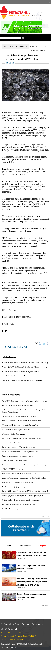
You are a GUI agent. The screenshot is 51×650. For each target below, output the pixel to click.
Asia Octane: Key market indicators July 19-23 (17, 482)
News (11, 46)
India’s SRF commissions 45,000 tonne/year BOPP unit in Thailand (24, 478)
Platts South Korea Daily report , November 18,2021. (19, 430)
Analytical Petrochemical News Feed (14, 633)
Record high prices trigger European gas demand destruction (21, 438)
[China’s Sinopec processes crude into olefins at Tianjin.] (9, 597)
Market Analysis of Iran (10, 624)
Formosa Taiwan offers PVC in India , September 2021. (20, 452)
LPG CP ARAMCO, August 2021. (13, 469)
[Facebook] (2, 629)
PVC (9, 347)
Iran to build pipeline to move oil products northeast (18, 406)
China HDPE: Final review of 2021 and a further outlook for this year (24, 401)
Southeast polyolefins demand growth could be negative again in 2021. (25, 496)
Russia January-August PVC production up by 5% (18, 447)
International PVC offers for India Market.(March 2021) (20, 372)
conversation (25, 545)
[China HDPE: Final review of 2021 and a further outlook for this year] (9, 555)
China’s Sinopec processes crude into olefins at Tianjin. (19, 416)
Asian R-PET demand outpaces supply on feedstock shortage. (22, 421)
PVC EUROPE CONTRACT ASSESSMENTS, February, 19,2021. (24, 367)
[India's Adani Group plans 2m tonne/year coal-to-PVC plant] (36, 343)
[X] (5, 629)
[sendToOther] (13, 63)
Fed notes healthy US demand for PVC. (14, 376)
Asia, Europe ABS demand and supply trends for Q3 (19, 474)
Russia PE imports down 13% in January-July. (17, 456)
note (9, 545)
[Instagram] (12, 629)
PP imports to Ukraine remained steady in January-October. (21, 425)
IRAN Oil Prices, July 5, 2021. (12, 509)
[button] (23, 38)
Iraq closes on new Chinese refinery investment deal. (19, 504)
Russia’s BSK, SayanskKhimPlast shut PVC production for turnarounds (25, 491)
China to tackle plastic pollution (12, 443)
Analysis (42, 545)
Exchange (25, 624)
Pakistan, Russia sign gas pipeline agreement (16, 487)
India (14, 347)
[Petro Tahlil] (15, 12)
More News (45, 516)
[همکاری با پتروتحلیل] (25, 528)
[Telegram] (16, 629)
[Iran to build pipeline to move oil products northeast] (9, 568)
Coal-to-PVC (22, 347)
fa (49, 2)
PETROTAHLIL (22, 644)
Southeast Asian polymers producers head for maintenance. (21, 500)
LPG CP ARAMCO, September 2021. (14, 460)
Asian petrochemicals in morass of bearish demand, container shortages (24, 465)
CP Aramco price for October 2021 (13, 434)
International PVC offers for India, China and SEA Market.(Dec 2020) (25, 363)
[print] (10, 63)
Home (5, 46)
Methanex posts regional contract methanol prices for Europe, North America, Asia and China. (31, 582)
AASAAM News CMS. (9, 647)
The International (21, 46)
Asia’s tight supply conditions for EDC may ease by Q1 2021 (22, 380)
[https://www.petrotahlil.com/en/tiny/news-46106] (7, 63)
